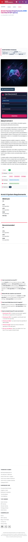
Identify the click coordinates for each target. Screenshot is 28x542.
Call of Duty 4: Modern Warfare (8, 480)
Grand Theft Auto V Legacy (7, 476)
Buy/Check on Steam (8, 89)
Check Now (14, 116)
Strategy (23, 176)
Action (14, 6)
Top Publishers (4, 496)
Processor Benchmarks (6, 488)
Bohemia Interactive (14, 180)
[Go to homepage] (9, 2)
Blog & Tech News (5, 519)
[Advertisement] (14, 33)
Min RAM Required (5, 103)
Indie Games (4, 510)
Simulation (17, 176)
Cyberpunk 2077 (4, 482)
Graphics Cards (4, 490)
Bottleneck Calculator (6, 492)
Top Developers (4, 494)
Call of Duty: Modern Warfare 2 (8, 478)
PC (10, 187)
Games (9, 6)
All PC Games (4, 517)
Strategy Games (4, 508)
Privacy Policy (4, 523)
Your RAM (4, 98)
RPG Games (3, 504)
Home (3, 6)
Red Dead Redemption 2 (6, 472)
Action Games (4, 502)
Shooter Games (4, 506)
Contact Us (3, 521)
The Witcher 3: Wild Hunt (6, 474)
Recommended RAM (6, 109)
